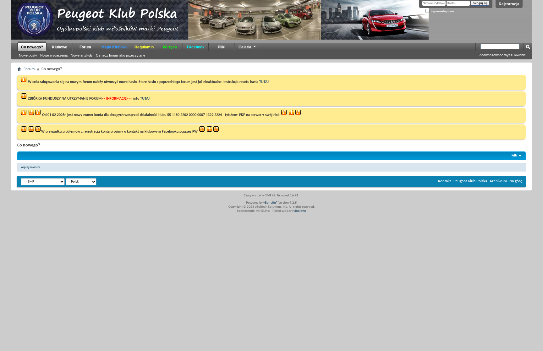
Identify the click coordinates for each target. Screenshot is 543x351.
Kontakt (444, 181)
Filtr (515, 155)
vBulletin (299, 211)
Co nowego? (32, 47)
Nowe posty (28, 55)
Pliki (221, 47)
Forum (85, 47)
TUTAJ (264, 82)
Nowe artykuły (82, 55)
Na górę (515, 181)
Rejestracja (509, 4)
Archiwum (498, 181)
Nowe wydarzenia (54, 55)
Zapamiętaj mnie (442, 11)
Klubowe (59, 47)
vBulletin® (270, 203)
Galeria (245, 47)
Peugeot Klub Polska (470, 181)
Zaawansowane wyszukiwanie (502, 55)
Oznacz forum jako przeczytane (120, 55)
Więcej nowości (30, 167)
